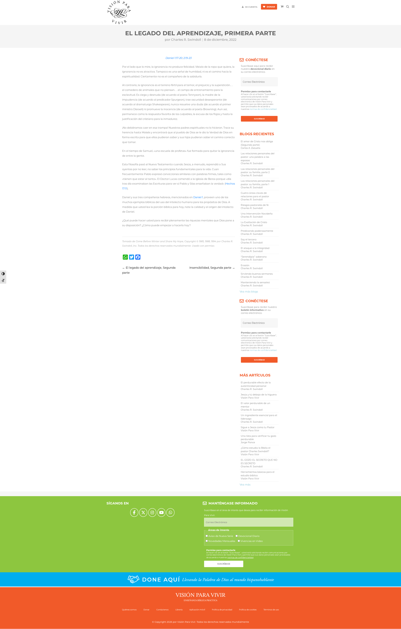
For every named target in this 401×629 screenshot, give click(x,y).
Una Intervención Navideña (257, 213)
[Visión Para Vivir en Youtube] (161, 512)
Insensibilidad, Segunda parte (212, 267)
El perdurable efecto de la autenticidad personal (256, 384)
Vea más (245, 484)
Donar (146, 609)
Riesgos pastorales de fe (255, 205)
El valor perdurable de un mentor (255, 405)
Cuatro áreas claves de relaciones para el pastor (255, 195)
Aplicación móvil (197, 609)
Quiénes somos (129, 609)
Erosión (245, 265)
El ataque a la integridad (255, 248)
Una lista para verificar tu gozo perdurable (258, 438)
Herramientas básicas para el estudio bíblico (257, 474)
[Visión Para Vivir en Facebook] (134, 512)
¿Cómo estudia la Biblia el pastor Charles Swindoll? (255, 449)
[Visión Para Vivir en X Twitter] (143, 512)
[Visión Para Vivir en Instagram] (152, 512)
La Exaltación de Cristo (254, 222)
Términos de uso (271, 609)
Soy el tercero (248, 239)
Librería (178, 609)
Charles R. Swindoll (186, 40)
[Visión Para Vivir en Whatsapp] (170, 512)
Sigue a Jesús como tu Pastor (257, 427)
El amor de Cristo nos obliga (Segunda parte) (257, 143)
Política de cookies (248, 609)
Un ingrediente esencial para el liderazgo (259, 417)
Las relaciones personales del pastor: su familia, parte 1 (257, 183)
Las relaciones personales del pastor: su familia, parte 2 (257, 171)
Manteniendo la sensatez (255, 282)
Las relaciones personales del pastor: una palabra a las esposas (257, 157)
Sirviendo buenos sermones (257, 273)
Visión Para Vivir (186, 622)
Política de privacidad (222, 609)
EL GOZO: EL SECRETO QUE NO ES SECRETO (259, 462)
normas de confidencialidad (263, 109)
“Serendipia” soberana (254, 256)
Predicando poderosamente (257, 231)
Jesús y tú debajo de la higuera (259, 394)
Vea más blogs (249, 291)
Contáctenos (162, 609)
